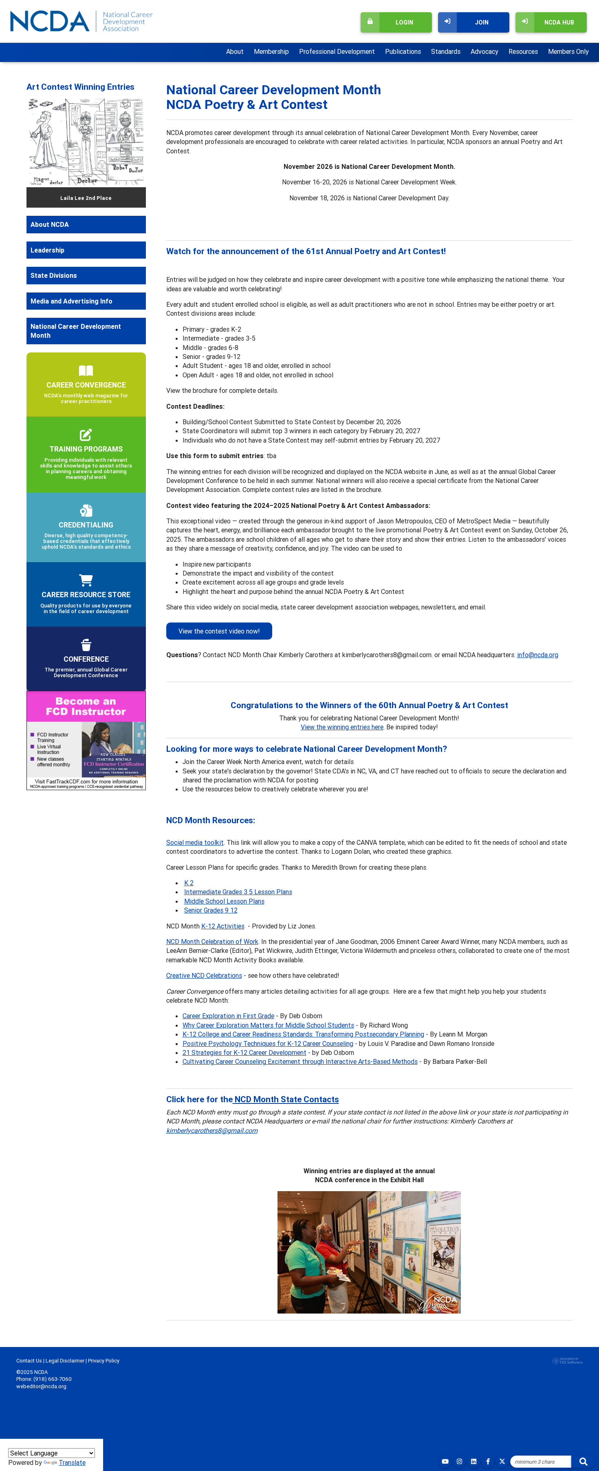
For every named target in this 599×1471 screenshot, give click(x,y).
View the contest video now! (219, 631)
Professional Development (337, 51)
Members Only (568, 51)
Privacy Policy (103, 1360)
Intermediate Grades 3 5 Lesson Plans (238, 892)
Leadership (47, 250)
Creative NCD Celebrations (204, 975)
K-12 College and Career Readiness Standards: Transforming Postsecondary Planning (303, 1034)
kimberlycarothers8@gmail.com (212, 1130)
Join (482, 22)
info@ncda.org (537, 655)
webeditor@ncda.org (41, 1386)
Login (404, 22)
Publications (403, 51)
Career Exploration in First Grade (228, 1016)
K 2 (189, 883)
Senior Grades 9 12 (211, 910)
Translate (72, 1462)
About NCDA (50, 224)
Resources (523, 51)
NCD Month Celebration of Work (212, 941)
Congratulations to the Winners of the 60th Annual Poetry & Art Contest (369, 705)
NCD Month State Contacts (287, 1099)
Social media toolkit (195, 842)
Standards (445, 51)
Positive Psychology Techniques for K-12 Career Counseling (268, 1043)
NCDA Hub (559, 22)
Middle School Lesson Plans (224, 901)
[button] (35, 151)
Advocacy (484, 51)
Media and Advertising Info (71, 301)
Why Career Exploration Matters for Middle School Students (268, 1025)
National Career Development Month (76, 330)
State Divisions (54, 275)
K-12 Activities (222, 926)
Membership (271, 51)
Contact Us (29, 1360)
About (235, 51)
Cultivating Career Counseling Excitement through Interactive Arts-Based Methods (300, 1061)
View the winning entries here (342, 727)
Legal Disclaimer (65, 1360)
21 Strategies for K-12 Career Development (244, 1052)
